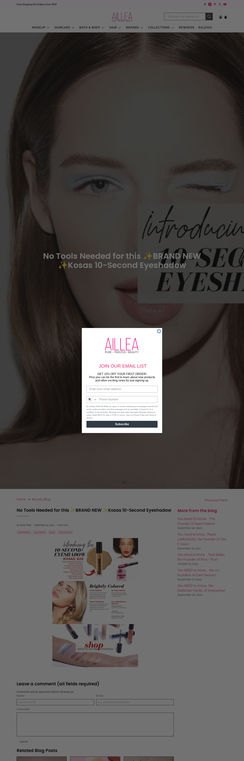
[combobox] (92, 399)
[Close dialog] (159, 331)
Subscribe (122, 424)
